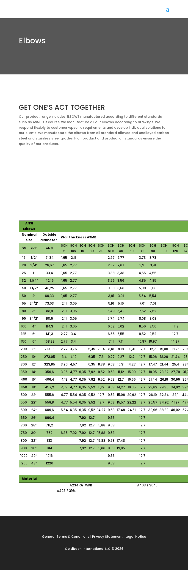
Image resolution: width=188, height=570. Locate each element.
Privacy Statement (107, 536)
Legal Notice (135, 536)
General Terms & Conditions (66, 536)
